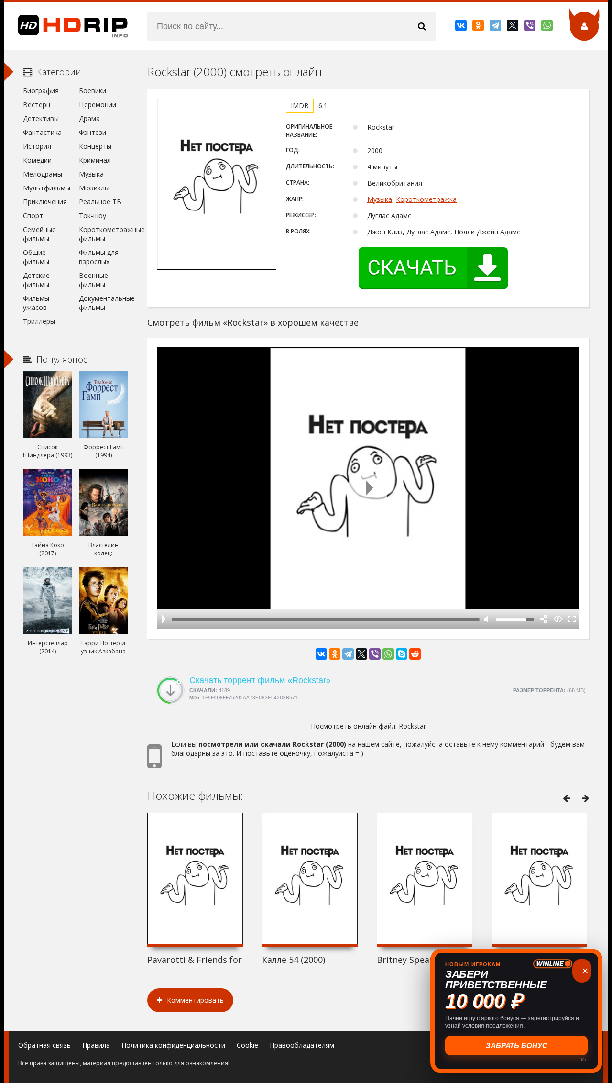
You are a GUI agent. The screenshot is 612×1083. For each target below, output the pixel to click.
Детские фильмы (36, 280)
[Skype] (401, 654)
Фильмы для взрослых (99, 257)
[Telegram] (496, 27)
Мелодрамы (42, 173)
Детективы (41, 118)
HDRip (66, 26)
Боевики (92, 90)
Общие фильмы (36, 257)
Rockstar (412, 725)
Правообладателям (302, 1045)
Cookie (247, 1045)
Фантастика (42, 132)
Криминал (95, 160)
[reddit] (415, 654)
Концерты (95, 146)
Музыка (379, 199)
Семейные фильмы (39, 234)
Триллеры (39, 321)
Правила (96, 1045)
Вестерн (36, 104)
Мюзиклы (94, 187)
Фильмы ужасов (36, 303)
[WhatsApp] (547, 27)
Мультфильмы (46, 187)
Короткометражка (426, 199)
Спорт (33, 215)
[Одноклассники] (478, 27)
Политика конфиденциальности (173, 1045)
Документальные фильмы (103, 303)
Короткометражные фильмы (103, 234)
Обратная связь (44, 1045)
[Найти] (421, 26)
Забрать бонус (516, 1045)
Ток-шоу (92, 215)
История (37, 146)
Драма (89, 118)
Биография (41, 90)
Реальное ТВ (100, 201)
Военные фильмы (93, 280)
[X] (513, 27)
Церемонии (97, 104)
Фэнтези (92, 132)
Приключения (45, 201)
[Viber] (530, 27)
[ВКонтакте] (461, 27)
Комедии (37, 160)
